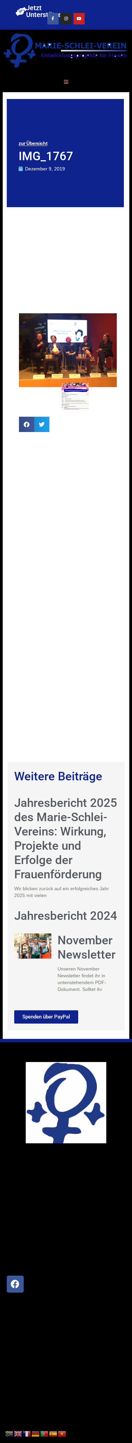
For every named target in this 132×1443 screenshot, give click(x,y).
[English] (18, 1433)
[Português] (44, 1433)
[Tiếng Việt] (62, 1433)
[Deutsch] (35, 1433)
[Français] (27, 1433)
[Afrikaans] (9, 1433)
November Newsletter (86, 947)
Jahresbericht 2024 (65, 916)
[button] (26, 424)
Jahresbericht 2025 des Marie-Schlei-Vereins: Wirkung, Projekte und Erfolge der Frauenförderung (65, 838)
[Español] (53, 1433)
